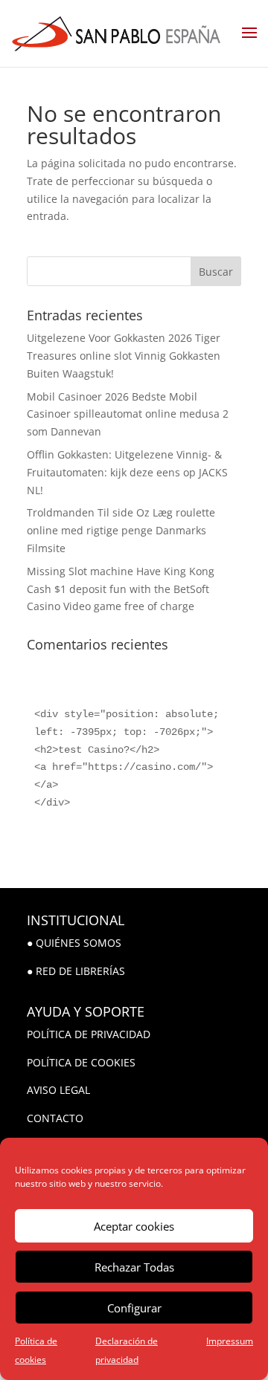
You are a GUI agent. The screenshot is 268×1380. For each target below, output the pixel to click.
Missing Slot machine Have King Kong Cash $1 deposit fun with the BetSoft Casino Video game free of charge (120, 589)
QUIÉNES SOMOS (78, 943)
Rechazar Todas (134, 1267)
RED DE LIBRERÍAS (80, 971)
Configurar (134, 1307)
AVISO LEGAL (58, 1090)
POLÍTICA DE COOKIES (81, 1062)
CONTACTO (55, 1118)
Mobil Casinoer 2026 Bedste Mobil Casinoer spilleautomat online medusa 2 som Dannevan (128, 414)
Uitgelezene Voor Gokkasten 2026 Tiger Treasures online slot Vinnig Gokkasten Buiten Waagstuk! (123, 355)
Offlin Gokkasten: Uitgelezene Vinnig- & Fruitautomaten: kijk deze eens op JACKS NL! (127, 472)
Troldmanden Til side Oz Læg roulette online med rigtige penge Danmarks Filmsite (121, 530)
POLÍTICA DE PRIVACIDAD (88, 1034)
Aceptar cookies (134, 1226)
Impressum (229, 1341)
